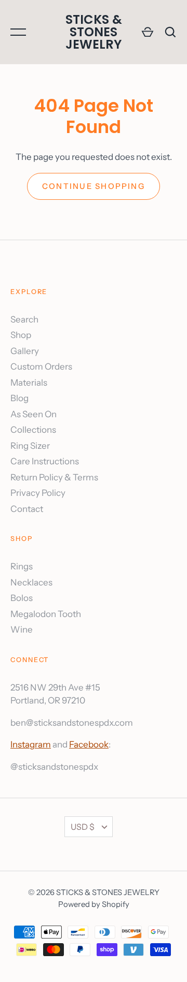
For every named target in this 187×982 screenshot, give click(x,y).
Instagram (30, 744)
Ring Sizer (30, 446)
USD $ (83, 827)
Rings (21, 566)
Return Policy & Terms (54, 477)
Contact (26, 509)
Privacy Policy (37, 493)
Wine (21, 629)
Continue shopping (93, 186)
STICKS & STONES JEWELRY (93, 32)
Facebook (89, 744)
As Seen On (33, 414)
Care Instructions (44, 461)
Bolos (21, 598)
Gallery (24, 351)
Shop (20, 335)
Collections (33, 429)
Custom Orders (41, 366)
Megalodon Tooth (45, 614)
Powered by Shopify (93, 904)
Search (24, 319)
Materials (28, 382)
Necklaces (31, 582)
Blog (19, 398)
